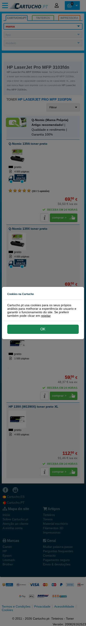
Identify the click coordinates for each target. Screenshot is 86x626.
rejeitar (45, 315)
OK (42, 329)
